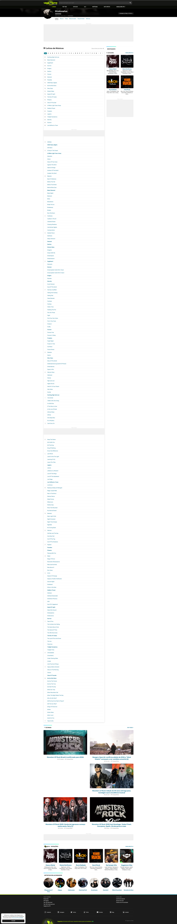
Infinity (49, 415)
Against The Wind (51, 164)
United (49, 661)
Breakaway (50, 207)
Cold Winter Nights (52, 227)
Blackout (49, 196)
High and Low (50, 380)
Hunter (49, 392)
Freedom (49, 111)
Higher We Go (50, 383)
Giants (49, 355)
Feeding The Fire (51, 309)
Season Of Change (52, 576)
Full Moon (49, 346)
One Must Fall (50, 536)
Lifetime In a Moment (52, 470)
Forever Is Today (51, 335)
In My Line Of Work (52, 409)
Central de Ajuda (120, 898)
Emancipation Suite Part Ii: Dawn (55, 272)
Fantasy (49, 304)
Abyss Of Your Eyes (52, 162)
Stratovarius (61, 11)
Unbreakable (50, 652)
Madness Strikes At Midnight (54, 487)
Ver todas (130, 727)
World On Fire (50, 718)
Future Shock (50, 349)
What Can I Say (51, 689)
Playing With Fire (51, 553)
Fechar (13, 920)
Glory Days (50, 88)
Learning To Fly (51, 459)
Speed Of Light (51, 94)
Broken (49, 210)
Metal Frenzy (50, 499)
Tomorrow (49, 644)
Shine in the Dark (51, 587)
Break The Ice (50, 204)
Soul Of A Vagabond (52, 604)
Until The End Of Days (53, 664)
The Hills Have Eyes (52, 632)
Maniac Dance (51, 496)
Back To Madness (51, 179)
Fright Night (50, 341)
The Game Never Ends (53, 627)
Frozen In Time (51, 343)
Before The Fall (51, 181)
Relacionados (72, 18)
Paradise (49, 80)
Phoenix (49, 99)
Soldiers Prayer (51, 108)
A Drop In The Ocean (52, 150)
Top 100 (64, 6)
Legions (49, 114)
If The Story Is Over (52, 406)
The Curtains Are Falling (53, 624)
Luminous (49, 485)
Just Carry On (51, 423)
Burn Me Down (51, 213)
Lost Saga (49, 479)
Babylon (49, 176)
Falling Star (50, 295)
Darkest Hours (51, 233)
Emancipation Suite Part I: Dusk (55, 270)
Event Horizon (51, 284)
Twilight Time (50, 650)
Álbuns (62, 18)
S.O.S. (48, 573)
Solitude (49, 593)
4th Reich (49, 147)
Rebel (48, 556)
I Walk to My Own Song (53, 400)
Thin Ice (49, 641)
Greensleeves (50, 366)
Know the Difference (52, 451)
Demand (49, 77)
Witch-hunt (50, 715)
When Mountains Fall (52, 692)
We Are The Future (52, 681)
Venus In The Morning (53, 669)
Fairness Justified (52, 289)
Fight (48, 315)
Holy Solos (50, 389)
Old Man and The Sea (52, 533)
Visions (49, 672)
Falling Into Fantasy (52, 292)
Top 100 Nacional (48, 902)
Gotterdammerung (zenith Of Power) (56, 363)
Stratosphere (50, 613)
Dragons (49, 250)
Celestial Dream (51, 221)
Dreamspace (50, 255)
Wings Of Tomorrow (52, 706)
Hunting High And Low (53, 57)
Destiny (49, 71)
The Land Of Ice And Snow (54, 638)
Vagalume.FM (120, 6)
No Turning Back (51, 527)
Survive (49, 65)
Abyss (49, 159)
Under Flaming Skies (52, 658)
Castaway (49, 216)
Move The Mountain (52, 507)
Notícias (94, 6)
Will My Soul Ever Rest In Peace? (55, 701)
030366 (49, 142)
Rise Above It (50, 567)
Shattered (50, 584)
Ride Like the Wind (52, 564)
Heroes (49, 378)
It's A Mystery (50, 420)
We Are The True (51, 684)
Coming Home (51, 230)
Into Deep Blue (51, 417)
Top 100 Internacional (49, 904)
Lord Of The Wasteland (53, 476)
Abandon (49, 156)
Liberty (49, 468)
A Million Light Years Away (54, 105)
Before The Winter (52, 184)
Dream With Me (51, 253)
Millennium (50, 502)
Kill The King (50, 445)
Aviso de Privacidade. (17, 917)
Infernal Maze (50, 412)
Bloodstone (50, 201)
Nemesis (49, 513)
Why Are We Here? (52, 698)
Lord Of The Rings (52, 473)
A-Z (85, 6)
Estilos (75, 6)
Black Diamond (51, 60)
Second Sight (50, 581)
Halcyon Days (50, 372)
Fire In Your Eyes (51, 321)
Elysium (49, 122)
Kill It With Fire (51, 442)
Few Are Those (51, 312)
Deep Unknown (51, 238)
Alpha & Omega (51, 167)
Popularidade (81, 18)
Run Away (50, 570)
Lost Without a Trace (52, 125)
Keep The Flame (51, 439)
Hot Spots (107, 6)
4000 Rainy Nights (52, 82)
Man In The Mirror (51, 493)
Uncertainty (50, 655)
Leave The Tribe (51, 462)
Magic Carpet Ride (52, 490)
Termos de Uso (120, 900)
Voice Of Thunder (51, 102)
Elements (49, 264)
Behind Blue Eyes (51, 187)
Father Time (50, 307)
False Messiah (51, 298)
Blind (48, 199)
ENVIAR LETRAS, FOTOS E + (126, 13)
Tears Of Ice (50, 621)
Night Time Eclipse (52, 522)
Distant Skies (50, 91)
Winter (49, 709)
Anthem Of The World (52, 170)
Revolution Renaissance (53, 561)
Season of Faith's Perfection (54, 578)
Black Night (50, 193)
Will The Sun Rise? (52, 704)
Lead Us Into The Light (53, 456)
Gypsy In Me (50, 369)
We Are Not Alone (51, 85)
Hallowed (49, 375)
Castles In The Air (51, 218)
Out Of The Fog (51, 539)
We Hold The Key (51, 686)
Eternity (49, 119)
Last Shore (50, 453)
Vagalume (50, 2)
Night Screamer (51, 519)
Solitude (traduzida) (52, 595)
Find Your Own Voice (52, 318)
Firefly (49, 326)
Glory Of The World (52, 361)
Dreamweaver (51, 258)
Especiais (46, 898)
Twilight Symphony (52, 117)
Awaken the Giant (52, 173)
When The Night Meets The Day (55, 695)
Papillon (49, 544)
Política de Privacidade (122, 902)
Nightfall (49, 524)
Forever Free (50, 332)
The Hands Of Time (52, 630)
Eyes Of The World (52, 287)
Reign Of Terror (51, 559)
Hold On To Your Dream (53, 386)
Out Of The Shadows (52, 541)
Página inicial (57, 15)
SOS (48, 601)
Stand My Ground (51, 610)
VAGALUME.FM (129, 52)
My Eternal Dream (52, 510)
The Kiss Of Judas (52, 97)
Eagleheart (50, 63)
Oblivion (49, 530)
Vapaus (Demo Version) (53, 667)
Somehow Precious (52, 598)
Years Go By (50, 721)
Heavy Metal (58, 13)
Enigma (49, 68)
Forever (49, 74)
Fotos (66, 18)
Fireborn (49, 324)
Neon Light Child (51, 516)
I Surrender (50, 397)
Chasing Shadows (52, 224)
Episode (49, 278)
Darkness (49, 235)
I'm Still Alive (50, 403)
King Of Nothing (51, 448)
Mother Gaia (50, 505)
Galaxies (49, 352)
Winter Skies (50, 712)
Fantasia (49, 301)
